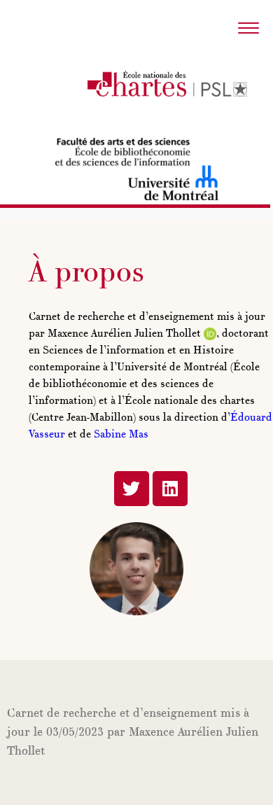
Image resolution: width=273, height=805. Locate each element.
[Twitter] (131, 488)
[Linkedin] (170, 488)
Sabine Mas (121, 434)
